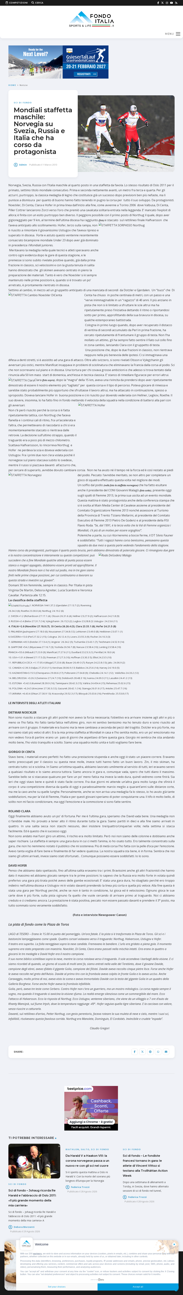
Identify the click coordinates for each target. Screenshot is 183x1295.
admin (23, 164)
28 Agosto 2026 (89, 1191)
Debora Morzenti (24, 1227)
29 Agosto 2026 (32, 1231)
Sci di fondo (23, 102)
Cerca (39, 2)
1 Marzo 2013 (50, 164)
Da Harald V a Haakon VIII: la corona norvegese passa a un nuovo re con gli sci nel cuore (87, 1160)
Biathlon (72, 1149)
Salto (85, 1149)
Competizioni (18, 2)
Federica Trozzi (80, 1187)
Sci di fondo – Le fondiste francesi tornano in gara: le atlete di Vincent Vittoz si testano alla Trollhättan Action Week (145, 1165)
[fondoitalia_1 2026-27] (58, 61)
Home (12, 85)
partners (37, 1253)
